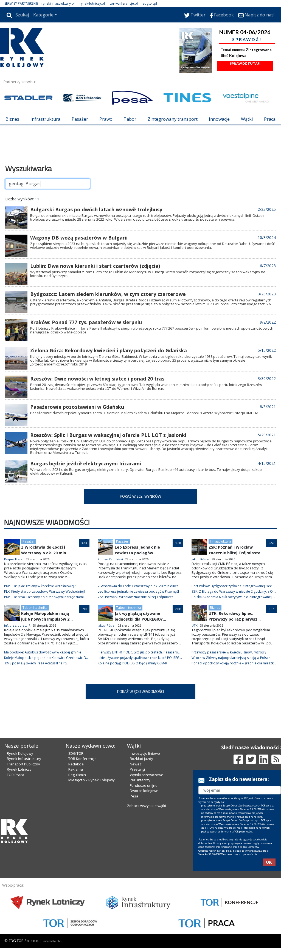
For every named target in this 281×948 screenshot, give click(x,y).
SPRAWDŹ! (247, 39)
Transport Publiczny (23, 764)
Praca (270, 119)
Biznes (12, 119)
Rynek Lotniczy (19, 769)
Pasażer (80, 119)
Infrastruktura (45, 119)
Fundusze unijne (144, 785)
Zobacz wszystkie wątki (146, 805)
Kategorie (43, 15)
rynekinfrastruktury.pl (58, 3)
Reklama (75, 769)
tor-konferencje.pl (124, 3)
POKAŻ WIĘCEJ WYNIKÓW (140, 496)
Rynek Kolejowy (20, 753)
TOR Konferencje (82, 758)
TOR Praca (15, 774)
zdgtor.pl (150, 3)
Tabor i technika (35, 607)
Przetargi (137, 769)
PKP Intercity (140, 779)
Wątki (247, 119)
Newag (135, 764)
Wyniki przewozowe (146, 774)
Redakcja (76, 764)
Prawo (106, 119)
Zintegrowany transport (173, 119)
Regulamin (77, 774)
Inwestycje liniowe (145, 753)
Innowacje (219, 119)
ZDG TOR (75, 753)
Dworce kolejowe (144, 790)
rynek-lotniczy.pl (92, 3)
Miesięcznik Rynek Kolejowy (91, 779)
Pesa (134, 796)
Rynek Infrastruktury (24, 758)
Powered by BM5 (52, 941)
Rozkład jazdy (141, 758)
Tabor (129, 119)
